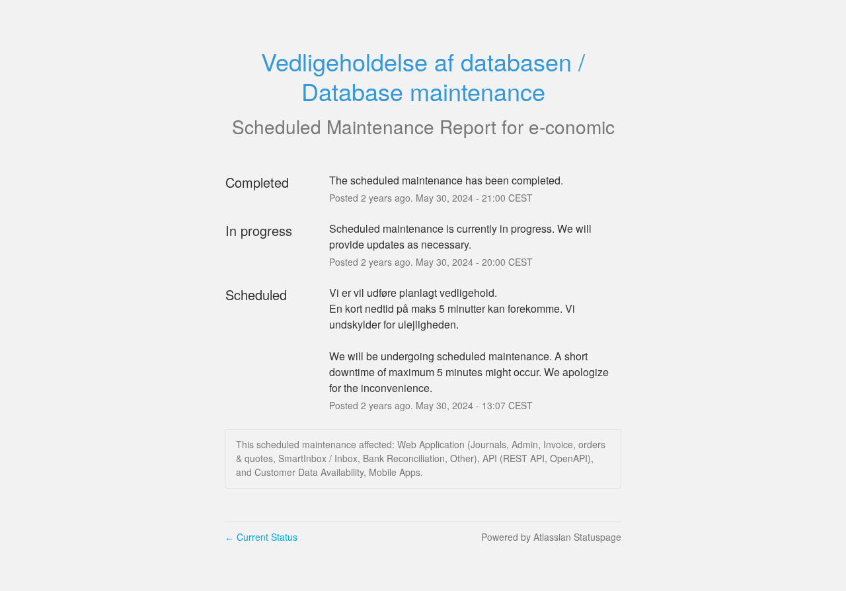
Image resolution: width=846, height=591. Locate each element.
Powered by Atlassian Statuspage (551, 536)
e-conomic (572, 126)
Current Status (261, 536)
